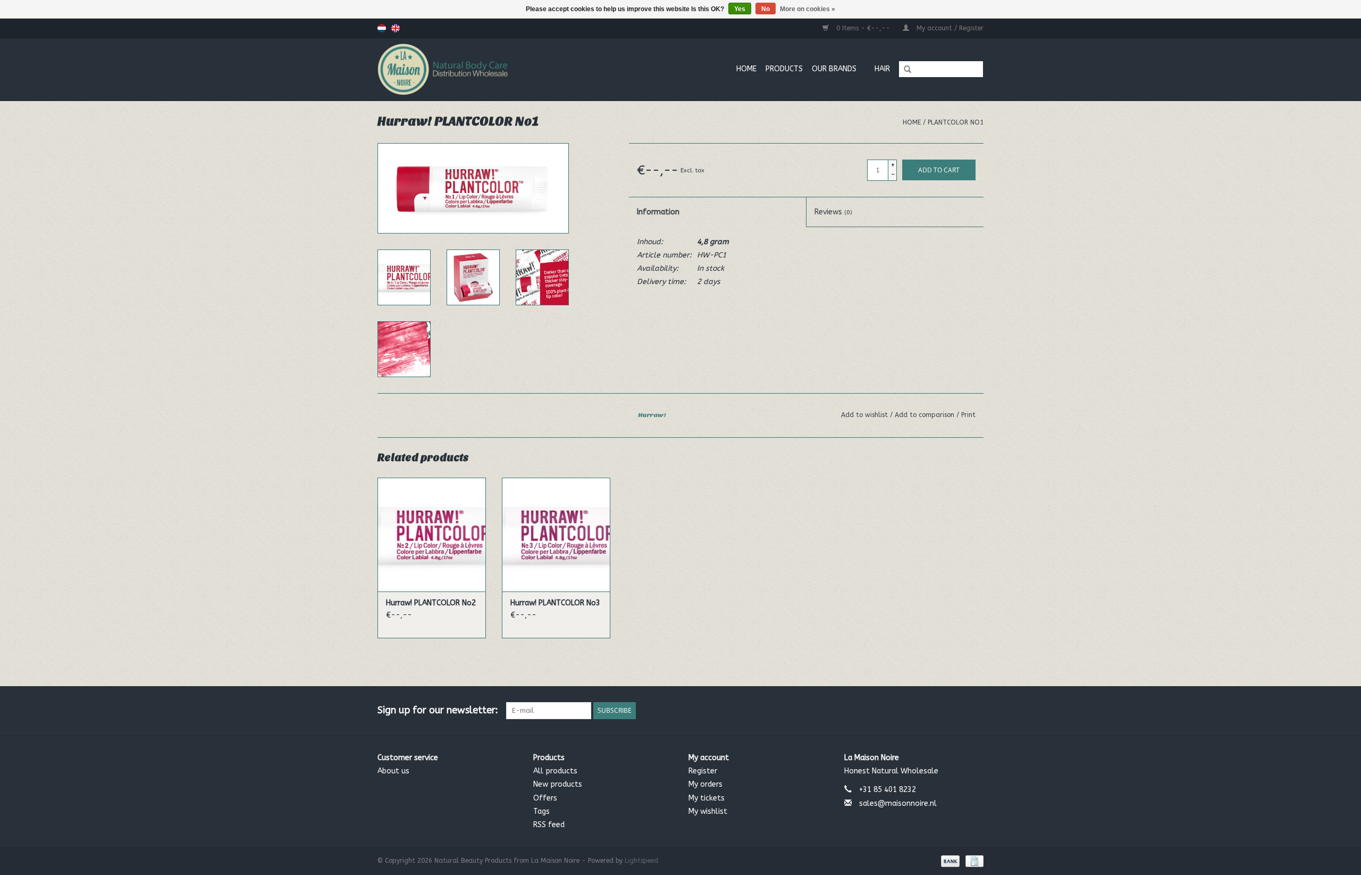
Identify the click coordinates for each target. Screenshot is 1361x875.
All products (555, 771)
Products (784, 68)
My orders (705, 784)
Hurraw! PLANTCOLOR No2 (431, 602)
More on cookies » (807, 9)
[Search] (903, 70)
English (395, 28)
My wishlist (707, 811)
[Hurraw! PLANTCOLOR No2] (431, 534)
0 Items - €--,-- (863, 28)
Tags (541, 811)
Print (968, 415)
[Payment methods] (949, 860)
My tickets (706, 798)
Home (746, 68)
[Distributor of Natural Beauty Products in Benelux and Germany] (481, 69)
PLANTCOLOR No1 (956, 122)
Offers (545, 798)
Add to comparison (925, 415)
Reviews (833, 211)
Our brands (834, 68)
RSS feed (549, 824)
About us (393, 771)
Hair (882, 68)
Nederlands (381, 28)
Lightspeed (641, 860)
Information (658, 211)
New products (557, 784)
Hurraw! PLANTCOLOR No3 (555, 602)
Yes (739, 9)
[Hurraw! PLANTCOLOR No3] (556, 534)
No (765, 9)
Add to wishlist (865, 415)
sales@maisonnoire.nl (898, 803)
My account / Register (949, 28)
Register (702, 771)
